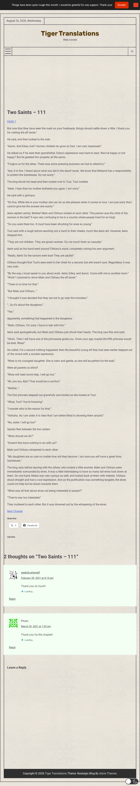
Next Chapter (15, 511)
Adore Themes (108, 773)
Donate (122, 4)
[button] (131, 781)
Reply (12, 599)
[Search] (132, 51)
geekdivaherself (30, 572)
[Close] (135, 5)
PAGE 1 (11, 121)
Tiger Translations (70, 33)
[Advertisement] (70, 81)
